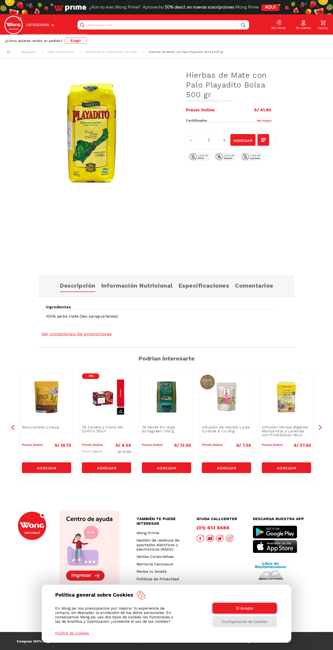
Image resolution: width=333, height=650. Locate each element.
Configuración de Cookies (244, 621)
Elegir (76, 41)
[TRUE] (46, 467)
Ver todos (264, 120)
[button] (303, 25)
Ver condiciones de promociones (76, 333)
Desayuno (28, 52)
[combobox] (163, 24)
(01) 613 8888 (212, 528)
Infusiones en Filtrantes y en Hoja (111, 52)
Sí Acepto (244, 608)
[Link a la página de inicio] (8, 52)
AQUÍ (270, 7)
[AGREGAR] (242, 140)
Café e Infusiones (60, 52)
